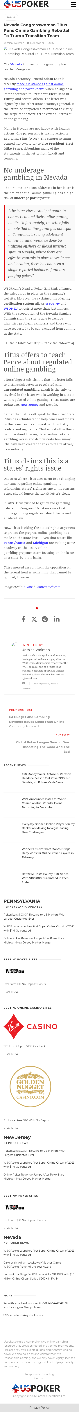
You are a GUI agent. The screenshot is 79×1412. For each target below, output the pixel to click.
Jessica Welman (14, 43)
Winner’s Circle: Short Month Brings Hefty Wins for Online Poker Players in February (48, 853)
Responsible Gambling (39, 1374)
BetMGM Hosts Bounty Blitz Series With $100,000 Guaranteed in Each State (45, 878)
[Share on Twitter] (34, 619)
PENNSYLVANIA (21, 901)
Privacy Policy (39, 1407)
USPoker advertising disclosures (23, 1315)
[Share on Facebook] (23, 619)
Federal (11, 17)
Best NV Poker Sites (20, 1195)
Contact (39, 1378)
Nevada (12, 1237)
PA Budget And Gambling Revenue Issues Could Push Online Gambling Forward (36, 721)
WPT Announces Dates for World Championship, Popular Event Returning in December (44, 803)
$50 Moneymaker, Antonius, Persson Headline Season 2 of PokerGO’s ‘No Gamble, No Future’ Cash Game (46, 778)
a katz (28, 587)
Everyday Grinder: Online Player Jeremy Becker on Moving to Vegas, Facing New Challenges (48, 828)
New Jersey (17, 1137)
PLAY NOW (11, 991)
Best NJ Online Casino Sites (27, 1007)
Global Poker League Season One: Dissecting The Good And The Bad (43, 747)
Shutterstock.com (48, 587)
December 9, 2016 (41, 43)
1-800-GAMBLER (58, 1303)
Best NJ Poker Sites (20, 959)
